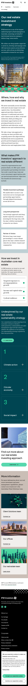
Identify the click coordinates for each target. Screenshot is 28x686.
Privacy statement (6, 643)
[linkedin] (2, 607)
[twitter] (5, 607)
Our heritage (4, 617)
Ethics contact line (6, 640)
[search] (21, 2)
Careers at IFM (5, 625)
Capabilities (8, 7)
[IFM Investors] (14, 598)
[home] (1, 7)
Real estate (16, 7)
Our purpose (4, 622)
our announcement (10, 584)
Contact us (4, 628)
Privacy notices (5, 648)
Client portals (5, 637)
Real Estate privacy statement (9, 645)
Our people (4, 620)
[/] (7, 2)
